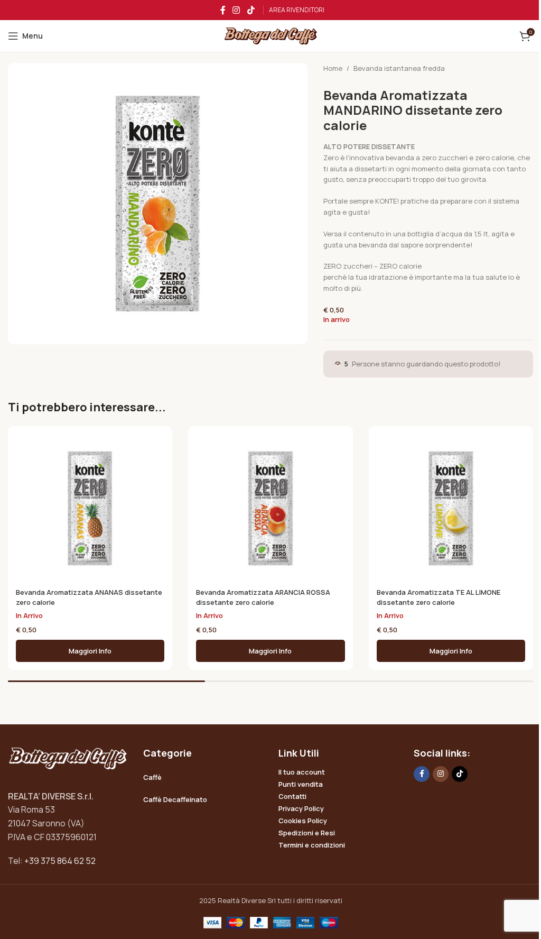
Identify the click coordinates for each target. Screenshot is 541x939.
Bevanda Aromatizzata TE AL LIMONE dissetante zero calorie (438, 596)
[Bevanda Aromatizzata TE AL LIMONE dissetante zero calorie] (451, 508)
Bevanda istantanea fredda (399, 68)
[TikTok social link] (251, 10)
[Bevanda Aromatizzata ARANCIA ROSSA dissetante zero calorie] (270, 508)
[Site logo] (270, 35)
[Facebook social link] (223, 10)
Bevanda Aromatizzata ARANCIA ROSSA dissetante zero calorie (263, 596)
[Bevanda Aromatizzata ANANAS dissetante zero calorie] (90, 508)
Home (332, 68)
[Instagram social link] (236, 10)
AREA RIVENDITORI (296, 9)
